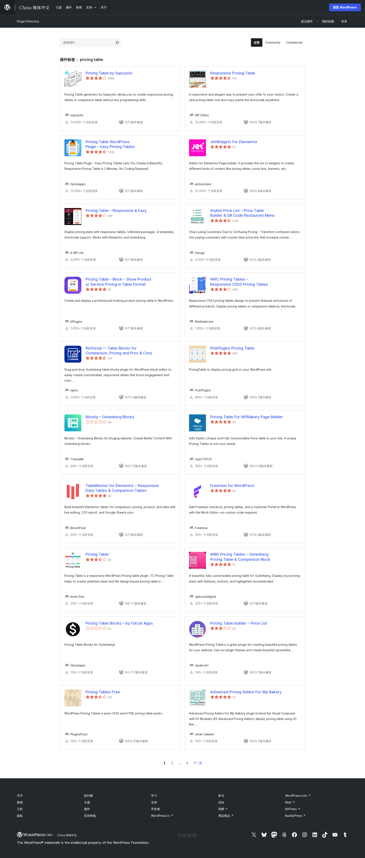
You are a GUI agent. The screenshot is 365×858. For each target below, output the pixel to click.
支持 (154, 802)
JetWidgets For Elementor (233, 142)
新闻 (20, 802)
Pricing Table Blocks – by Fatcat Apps (119, 623)
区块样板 (90, 815)
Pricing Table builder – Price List (238, 623)
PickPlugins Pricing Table (232, 348)
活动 (221, 802)
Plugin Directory (28, 21)
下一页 (197, 763)
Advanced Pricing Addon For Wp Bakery (246, 692)
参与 (221, 795)
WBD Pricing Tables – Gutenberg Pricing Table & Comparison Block (240, 556)
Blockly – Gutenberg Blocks (110, 417)
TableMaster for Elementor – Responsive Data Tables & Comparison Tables (122, 488)
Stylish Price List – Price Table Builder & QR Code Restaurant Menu (242, 213)
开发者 (155, 809)
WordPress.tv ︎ (162, 815)
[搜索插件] (117, 42)
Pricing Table (97, 554)
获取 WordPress (345, 7)
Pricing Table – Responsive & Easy (116, 210)
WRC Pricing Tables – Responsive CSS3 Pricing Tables (239, 281)
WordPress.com (298, 795)
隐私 (20, 815)
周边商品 (226, 815)
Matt (290, 802)
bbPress (292, 809)
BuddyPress (295, 815)
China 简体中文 (67, 835)
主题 (87, 802)
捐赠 (223, 809)
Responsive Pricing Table (232, 73)
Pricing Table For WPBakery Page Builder (246, 417)
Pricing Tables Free (103, 692)
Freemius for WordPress (232, 485)
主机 (20, 809)
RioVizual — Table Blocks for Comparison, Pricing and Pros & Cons (119, 350)
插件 (87, 809)
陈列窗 (88, 795)
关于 (20, 795)
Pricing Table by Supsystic (109, 73)
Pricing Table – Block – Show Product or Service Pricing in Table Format (118, 281)
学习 (154, 795)
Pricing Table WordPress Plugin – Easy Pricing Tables (110, 144)
